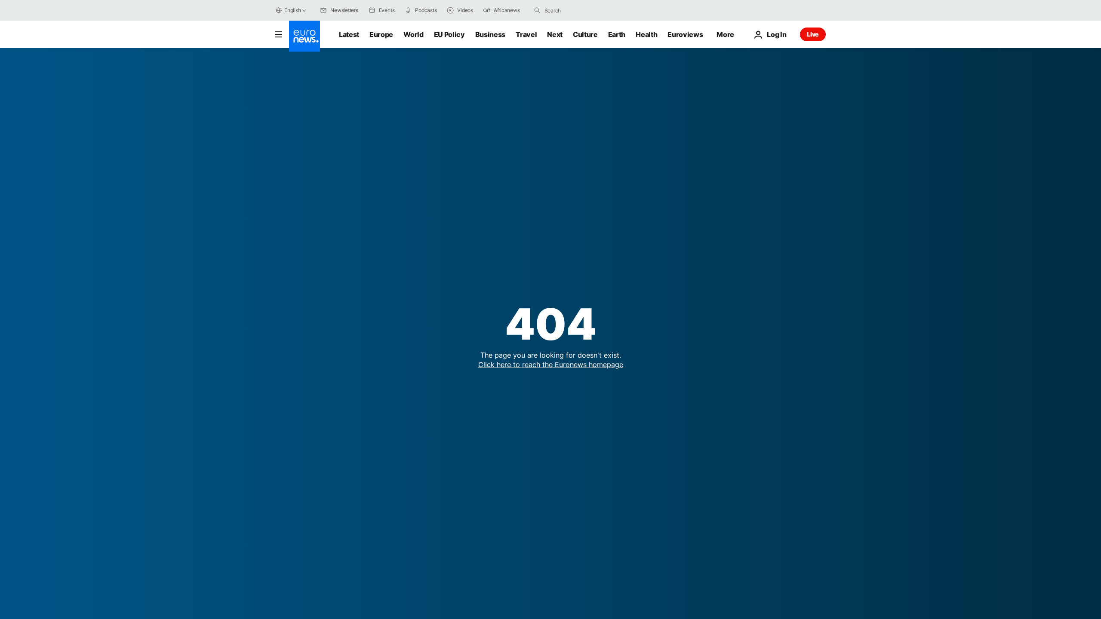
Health (646, 34)
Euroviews (685, 34)
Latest (349, 34)
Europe (381, 34)
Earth (616, 34)
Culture (585, 34)
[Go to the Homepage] (304, 36)
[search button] (537, 10)
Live (813, 34)
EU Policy (449, 34)
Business (490, 34)
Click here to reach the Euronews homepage (550, 364)
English (292, 10)
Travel (526, 34)
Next (555, 34)
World (413, 34)
